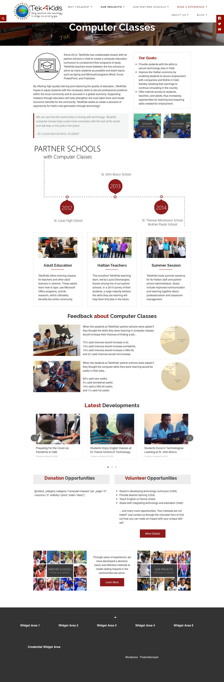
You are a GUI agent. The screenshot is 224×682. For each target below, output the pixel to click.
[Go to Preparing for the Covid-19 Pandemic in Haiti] (58, 429)
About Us (179, 15)
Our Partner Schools (149, 7)
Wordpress (131, 657)
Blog (200, 15)
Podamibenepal (149, 657)
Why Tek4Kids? (79, 7)
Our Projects (111, 7)
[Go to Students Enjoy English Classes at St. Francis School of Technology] (112, 429)
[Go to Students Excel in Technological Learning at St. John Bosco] (166, 429)
